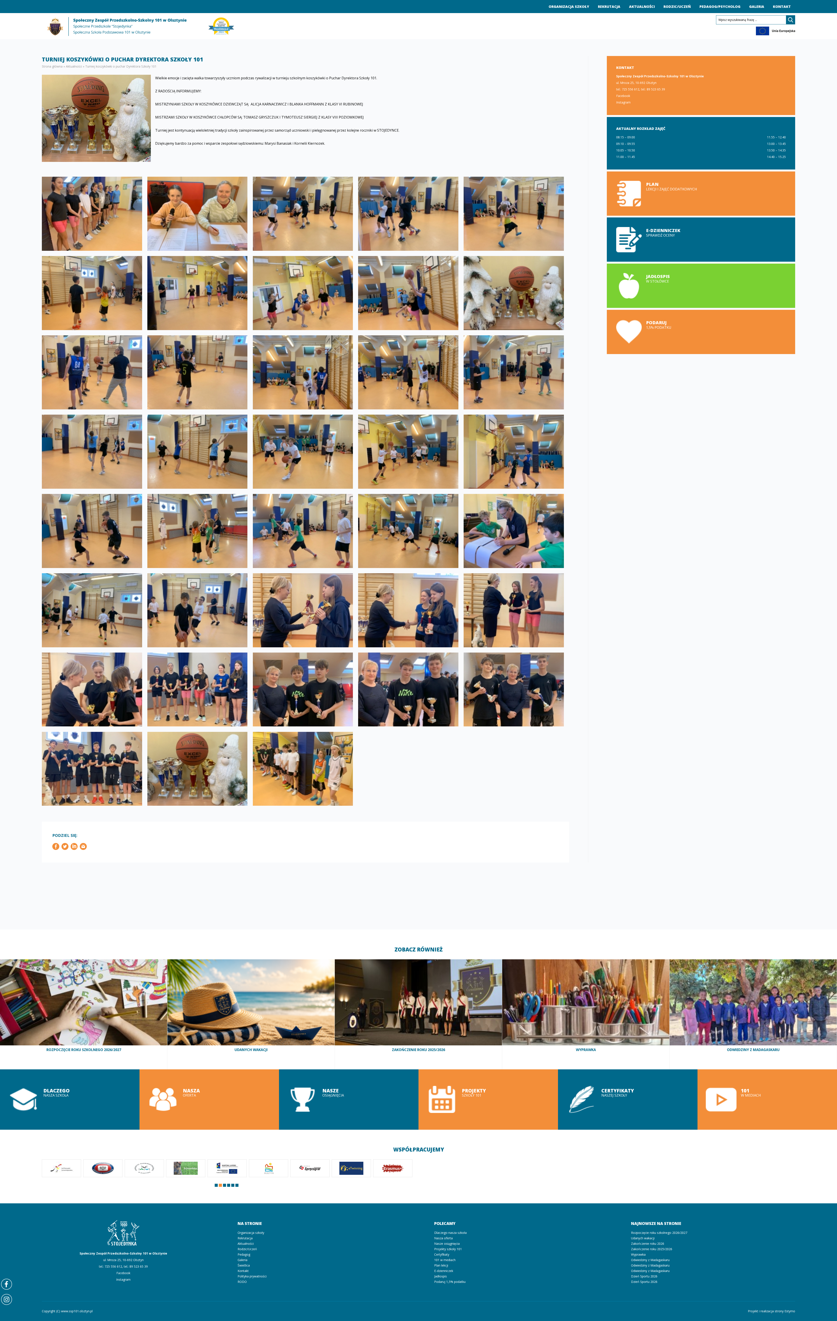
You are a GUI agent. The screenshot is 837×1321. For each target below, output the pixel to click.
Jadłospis (440, 1276)
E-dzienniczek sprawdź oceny (701, 239)
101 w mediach (767, 1099)
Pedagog (244, 1254)
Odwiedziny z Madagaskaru (753, 1014)
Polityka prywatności (252, 1276)
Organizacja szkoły (569, 6)
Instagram (623, 102)
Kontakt (782, 6)
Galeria (756, 6)
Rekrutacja (609, 6)
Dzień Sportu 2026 (644, 1276)
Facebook (623, 96)
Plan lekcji (701, 193)
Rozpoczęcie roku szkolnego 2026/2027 (83, 1014)
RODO (242, 1282)
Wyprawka (586, 1014)
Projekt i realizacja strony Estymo (771, 1311)
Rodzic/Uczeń (677, 6)
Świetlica (244, 1265)
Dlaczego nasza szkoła (70, 1099)
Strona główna (52, 66)
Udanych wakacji (251, 1014)
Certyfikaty (441, 1254)
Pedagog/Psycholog (719, 6)
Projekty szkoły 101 (488, 1099)
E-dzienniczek (443, 1271)
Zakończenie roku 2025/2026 (418, 1014)
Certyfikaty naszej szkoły (628, 1099)
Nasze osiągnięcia (348, 1099)
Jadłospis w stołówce (701, 286)
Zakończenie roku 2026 (647, 1243)
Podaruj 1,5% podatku (701, 332)
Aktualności (642, 6)
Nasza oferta (209, 1099)
